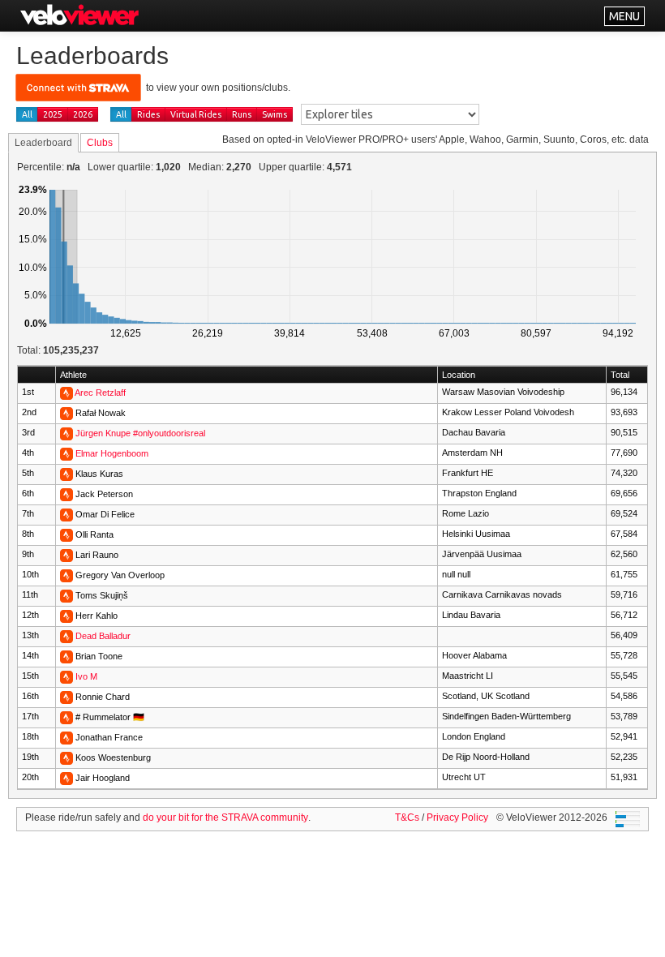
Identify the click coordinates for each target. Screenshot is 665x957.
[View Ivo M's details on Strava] (66, 676)
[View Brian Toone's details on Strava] (66, 656)
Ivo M (86, 676)
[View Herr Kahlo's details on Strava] (66, 615)
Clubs (100, 142)
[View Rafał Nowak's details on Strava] (66, 413)
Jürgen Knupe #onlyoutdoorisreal (140, 433)
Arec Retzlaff (100, 392)
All (27, 114)
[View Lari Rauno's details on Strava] (66, 555)
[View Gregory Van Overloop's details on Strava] (66, 575)
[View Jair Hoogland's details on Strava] (66, 778)
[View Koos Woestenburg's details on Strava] (66, 757)
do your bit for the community (225, 817)
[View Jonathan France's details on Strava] (66, 737)
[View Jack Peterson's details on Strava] (66, 494)
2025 (52, 114)
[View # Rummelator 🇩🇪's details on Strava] (66, 717)
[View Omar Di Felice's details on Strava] (66, 514)
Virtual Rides (195, 114)
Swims (274, 114)
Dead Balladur (103, 636)
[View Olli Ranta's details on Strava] (66, 534)
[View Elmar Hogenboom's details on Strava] (66, 453)
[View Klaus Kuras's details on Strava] (66, 473)
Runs (241, 114)
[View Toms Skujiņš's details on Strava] (66, 595)
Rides (148, 114)
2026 (82, 114)
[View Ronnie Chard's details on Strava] (66, 697)
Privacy (457, 817)
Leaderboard (43, 142)
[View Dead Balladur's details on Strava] (66, 636)
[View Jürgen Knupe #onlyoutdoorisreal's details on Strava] (66, 433)
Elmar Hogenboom (111, 453)
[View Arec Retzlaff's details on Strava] (66, 392)
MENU (624, 16)
